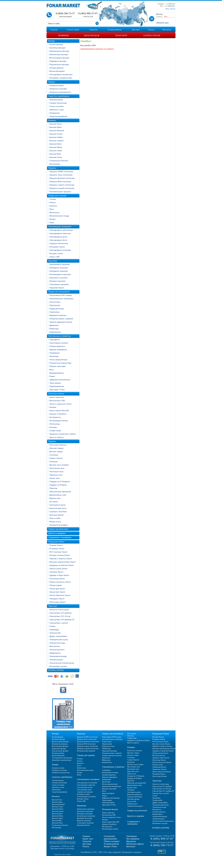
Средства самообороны (58, 96)
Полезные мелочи (56, 394)
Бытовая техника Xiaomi (59, 555)
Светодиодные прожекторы (61, 74)
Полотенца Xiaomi (57, 579)
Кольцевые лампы (57, 247)
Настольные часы (56, 468)
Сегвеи (52, 626)
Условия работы (111, 844)
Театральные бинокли (58, 161)
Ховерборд (54, 630)
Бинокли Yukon (55, 151)
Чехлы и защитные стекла (60, 404)
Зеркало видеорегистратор (60, 322)
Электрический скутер (58, 640)
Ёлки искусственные (57, 445)
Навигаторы (54, 312)
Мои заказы (170, 9)
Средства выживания (58, 116)
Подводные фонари (57, 61)
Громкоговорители (57, 346)
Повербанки (54, 353)
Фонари (51, 41)
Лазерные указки (56, 85)
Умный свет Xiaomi (57, 592)
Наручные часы (56, 475)
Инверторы (54, 329)
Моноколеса (54, 646)
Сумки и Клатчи (56, 458)
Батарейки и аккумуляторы (60, 78)
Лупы (51, 209)
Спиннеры (53, 455)
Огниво (52, 219)
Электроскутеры (56, 660)
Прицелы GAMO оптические (61, 171)
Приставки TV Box (57, 390)
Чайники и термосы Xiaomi (60, 559)
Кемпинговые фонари (58, 54)
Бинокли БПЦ (55, 154)
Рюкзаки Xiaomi (55, 545)
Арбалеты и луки (56, 110)
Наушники (52, 261)
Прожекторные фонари (59, 51)
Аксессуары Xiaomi (57, 602)
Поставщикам (132, 839)
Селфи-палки (55, 431)
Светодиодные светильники (61, 230)
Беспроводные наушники (60, 274)
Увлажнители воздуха (58, 525)
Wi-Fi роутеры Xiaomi (58, 552)
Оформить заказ (162, 22)
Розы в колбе (54, 518)
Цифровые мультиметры (59, 380)
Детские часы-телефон (59, 465)
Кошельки (53, 461)
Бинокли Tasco (55, 124)
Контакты (130, 846)
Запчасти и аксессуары (59, 609)
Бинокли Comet (55, 134)
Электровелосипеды (58, 656)
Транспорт (52, 606)
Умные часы (54, 478)
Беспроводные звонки (58, 421)
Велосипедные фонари (59, 58)
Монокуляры (54, 164)
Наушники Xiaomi (56, 288)
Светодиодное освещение (59, 226)
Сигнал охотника (56, 106)
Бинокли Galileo (56, 137)
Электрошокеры (56, 100)
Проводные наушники (58, 268)
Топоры (52, 199)
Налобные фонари (57, 48)
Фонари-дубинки (56, 68)
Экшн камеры (55, 383)
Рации (52, 376)
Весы (51, 370)
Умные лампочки (56, 397)
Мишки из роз (55, 522)
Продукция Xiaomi (56, 542)
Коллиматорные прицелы (60, 192)
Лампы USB (54, 257)
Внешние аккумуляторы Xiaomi (62, 562)
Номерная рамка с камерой (61, 319)
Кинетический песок (57, 508)
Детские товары (56, 451)
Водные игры (55, 498)
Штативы (53, 427)
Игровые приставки (57, 366)
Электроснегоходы (57, 643)
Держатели (54, 325)
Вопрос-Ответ (110, 846)
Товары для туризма (57, 195)
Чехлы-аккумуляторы (58, 360)
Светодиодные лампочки (60, 233)
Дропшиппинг (110, 839)
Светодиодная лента (58, 240)
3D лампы (53, 502)
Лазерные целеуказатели (60, 92)
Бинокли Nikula (55, 147)
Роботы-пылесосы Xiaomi (60, 582)
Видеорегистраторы (57, 315)
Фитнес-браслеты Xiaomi (59, 595)
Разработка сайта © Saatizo (62, 854)
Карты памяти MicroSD (59, 411)
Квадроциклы (55, 653)
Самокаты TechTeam (58, 512)
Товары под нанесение (58, 529)
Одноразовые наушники (59, 264)
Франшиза (131, 841)
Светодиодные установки (60, 250)
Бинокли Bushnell (56, 131)
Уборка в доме (55, 585)
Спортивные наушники (59, 284)
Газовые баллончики (58, 103)
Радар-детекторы (56, 309)
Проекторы (54, 356)
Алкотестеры (54, 302)
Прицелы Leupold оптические (61, 188)
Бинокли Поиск (55, 157)
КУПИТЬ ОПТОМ (56, 670)
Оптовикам (131, 836)
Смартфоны (54, 340)
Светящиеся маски (57, 505)
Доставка (86, 844)
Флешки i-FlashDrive (57, 414)
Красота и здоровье (57, 533)
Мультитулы (54, 212)
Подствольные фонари (59, 64)
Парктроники (54, 305)
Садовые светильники (58, 243)
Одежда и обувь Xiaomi (59, 575)
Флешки (52, 407)
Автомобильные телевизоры (61, 299)
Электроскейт (55, 633)
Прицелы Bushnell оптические (62, 178)
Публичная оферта (135, 844)
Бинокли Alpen (55, 127)
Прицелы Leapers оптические (61, 185)
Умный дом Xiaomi (57, 589)
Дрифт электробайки (58, 636)
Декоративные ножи (57, 495)
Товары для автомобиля (59, 292)
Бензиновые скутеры (58, 666)
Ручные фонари (56, 44)
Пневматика (54, 113)
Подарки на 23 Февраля (59, 482)
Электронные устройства (59, 336)
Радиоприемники (56, 386)
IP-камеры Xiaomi (56, 549)
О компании (109, 836)
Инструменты (55, 417)
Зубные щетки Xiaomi (58, 569)
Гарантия (86, 841)
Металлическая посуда (59, 216)
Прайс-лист (87, 839)
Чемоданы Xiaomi (56, 599)
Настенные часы (56, 471)
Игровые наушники (57, 281)
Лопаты (52, 202)
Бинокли (52, 120)
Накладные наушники (58, 271)
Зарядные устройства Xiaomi (61, 565)
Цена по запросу (56, 437)
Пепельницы (54, 424)
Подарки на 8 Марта (58, 485)
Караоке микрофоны (58, 350)
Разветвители (55, 332)
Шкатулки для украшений (60, 492)
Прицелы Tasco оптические (60, 175)
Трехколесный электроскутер (61, 663)
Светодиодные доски (58, 237)
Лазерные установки (58, 89)
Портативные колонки (58, 343)
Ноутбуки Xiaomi (56, 572)
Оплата (85, 846)
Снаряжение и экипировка (59, 537)
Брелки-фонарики (57, 71)
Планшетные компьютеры (60, 363)
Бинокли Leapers (56, 141)
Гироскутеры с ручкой (58, 623)
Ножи (51, 222)
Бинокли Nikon (55, 144)
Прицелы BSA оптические (60, 181)
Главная (86, 836)
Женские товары (56, 448)
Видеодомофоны (56, 373)
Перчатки (53, 488)
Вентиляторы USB (57, 401)
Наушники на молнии (58, 278)
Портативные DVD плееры (60, 295)
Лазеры (51, 82)
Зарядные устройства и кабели (62, 434)
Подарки (52, 441)
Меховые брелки (56, 515)
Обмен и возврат (111, 841)
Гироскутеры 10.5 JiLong (59, 616)
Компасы (53, 206)
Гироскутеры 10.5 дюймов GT (62, 620)
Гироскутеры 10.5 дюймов (60, 613)
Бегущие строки (56, 253)
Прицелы (52, 168)
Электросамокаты (56, 650)
